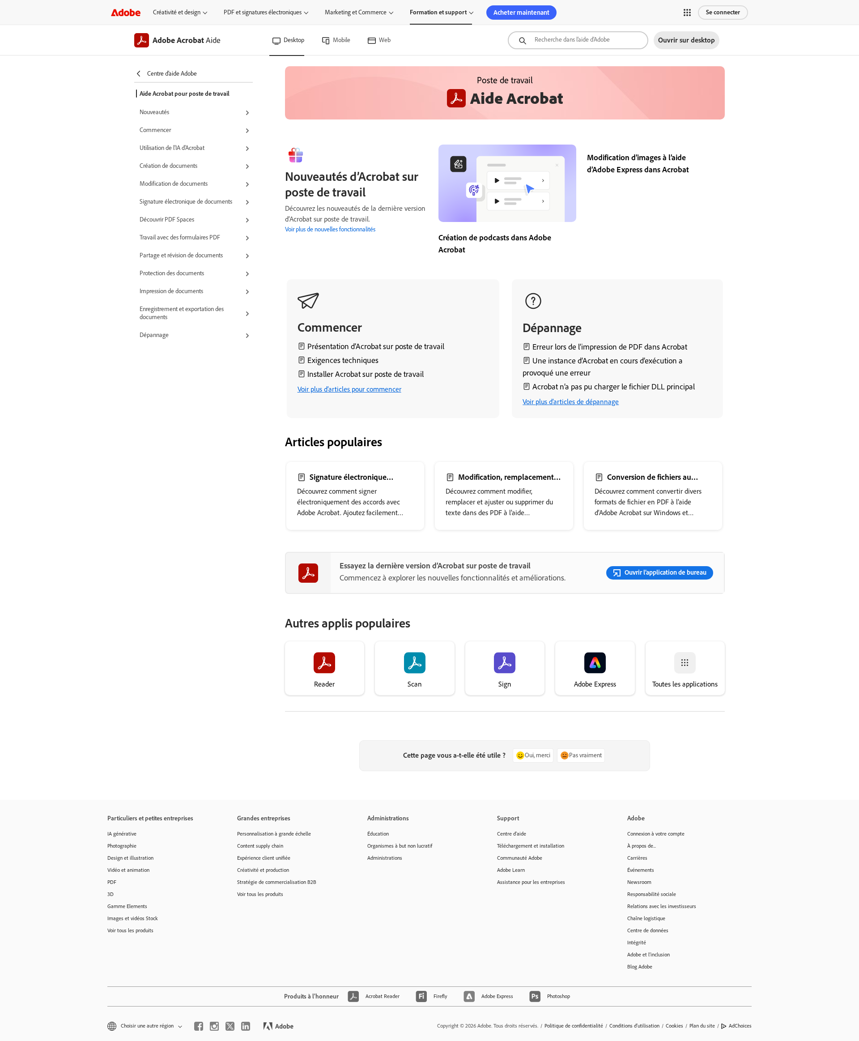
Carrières (637, 858)
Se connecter (723, 12)
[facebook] (198, 1026)
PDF (111, 882)
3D (110, 894)
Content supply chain (260, 846)
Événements (640, 870)
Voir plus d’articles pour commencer (349, 389)
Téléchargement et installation (530, 846)
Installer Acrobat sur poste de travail (365, 374)
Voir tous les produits (130, 930)
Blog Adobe (639, 967)
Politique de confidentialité (573, 1026)
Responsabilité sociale (651, 894)
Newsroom (639, 882)
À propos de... (641, 846)
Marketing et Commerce (356, 12)
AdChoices (740, 1026)
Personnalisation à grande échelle (274, 834)
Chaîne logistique (646, 918)
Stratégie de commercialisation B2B (276, 882)
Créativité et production (263, 870)
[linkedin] (245, 1026)
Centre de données (647, 930)
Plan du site (702, 1026)
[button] (687, 12)
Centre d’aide (511, 834)
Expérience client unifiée (263, 858)
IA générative (121, 834)
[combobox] (578, 40)
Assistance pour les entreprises (531, 882)
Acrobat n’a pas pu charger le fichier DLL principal (613, 387)
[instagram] (214, 1026)
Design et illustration (130, 858)
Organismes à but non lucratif (399, 846)
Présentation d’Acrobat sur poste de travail (375, 346)
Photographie (121, 846)
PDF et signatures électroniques (263, 12)
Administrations (384, 858)
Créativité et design (176, 12)
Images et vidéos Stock (132, 918)
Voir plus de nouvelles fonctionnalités (330, 229)
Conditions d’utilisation (634, 1026)
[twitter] (229, 1026)
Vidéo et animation (128, 870)
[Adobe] (125, 12)
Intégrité (636, 942)
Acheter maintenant (521, 13)
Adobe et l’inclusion (648, 954)
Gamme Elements (127, 906)
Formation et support (438, 12)
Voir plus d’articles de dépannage (571, 401)
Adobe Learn (511, 870)
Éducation (378, 834)
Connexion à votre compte (656, 834)
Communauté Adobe (519, 858)
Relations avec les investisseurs (661, 906)
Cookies (674, 1026)
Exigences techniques (342, 360)
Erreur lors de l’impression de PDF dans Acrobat (609, 347)
